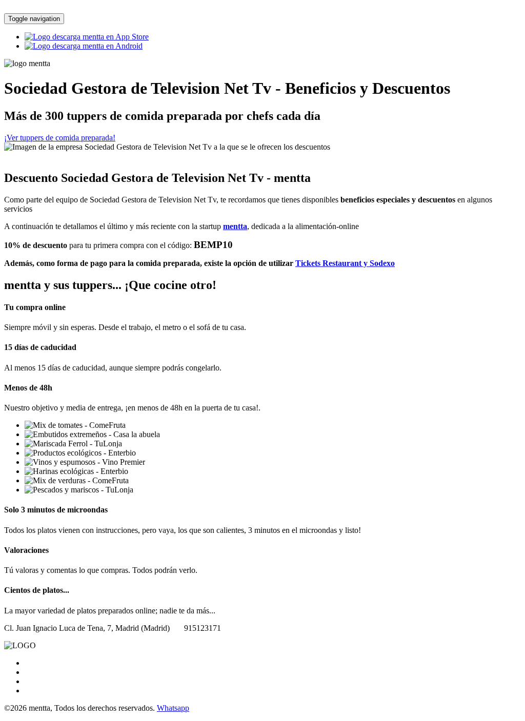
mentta (235, 226)
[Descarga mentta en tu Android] (84, 46)
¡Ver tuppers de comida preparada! (59, 137)
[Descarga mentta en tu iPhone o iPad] (87, 36)
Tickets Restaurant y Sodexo (345, 263)
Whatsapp (173, 708)
